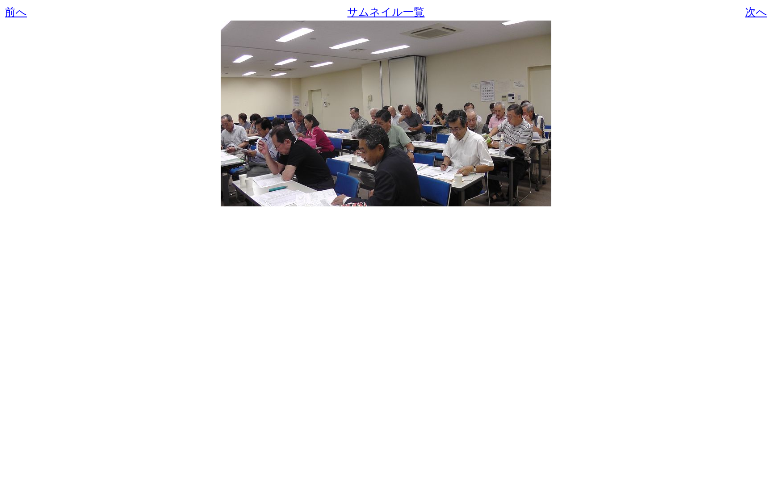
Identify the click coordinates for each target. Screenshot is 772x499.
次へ (756, 12)
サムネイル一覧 (385, 12)
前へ (16, 12)
